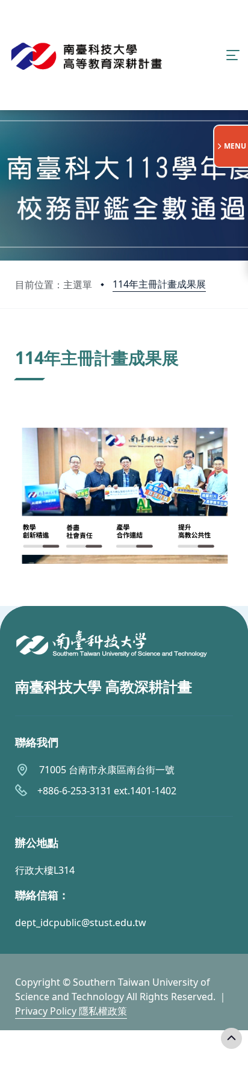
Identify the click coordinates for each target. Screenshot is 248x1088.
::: (17, 343)
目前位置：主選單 (53, 284)
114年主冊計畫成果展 (159, 284)
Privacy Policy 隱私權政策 (71, 1011)
